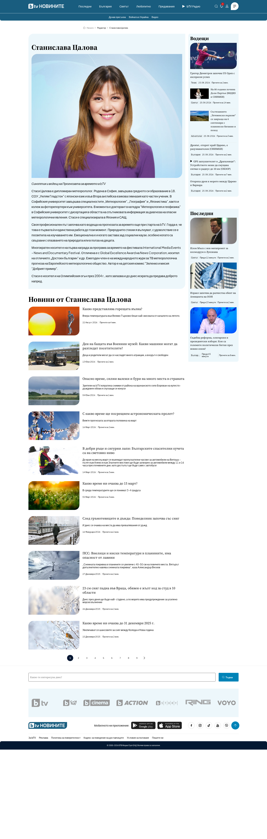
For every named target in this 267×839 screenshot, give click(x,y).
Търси (229, 677)
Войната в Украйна (138, 17)
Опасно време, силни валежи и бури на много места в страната (133, 378)
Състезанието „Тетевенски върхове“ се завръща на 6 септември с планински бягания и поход (223, 121)
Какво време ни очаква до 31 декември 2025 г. (119, 623)
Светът (124, 6)
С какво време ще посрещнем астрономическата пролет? (128, 413)
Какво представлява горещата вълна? (112, 309)
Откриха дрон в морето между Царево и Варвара (213, 183)
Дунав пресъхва (117, 17)
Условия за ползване (138, 737)
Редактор (101, 28)
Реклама (43, 737)
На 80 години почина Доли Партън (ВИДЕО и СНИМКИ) (223, 93)
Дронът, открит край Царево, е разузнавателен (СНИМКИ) (209, 147)
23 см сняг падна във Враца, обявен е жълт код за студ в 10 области (129, 590)
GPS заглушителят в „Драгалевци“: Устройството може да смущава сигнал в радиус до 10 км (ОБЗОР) (212, 165)
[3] (221, 6)
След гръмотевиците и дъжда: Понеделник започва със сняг (131, 518)
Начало (90, 28)
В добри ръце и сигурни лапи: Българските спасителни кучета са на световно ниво (133, 450)
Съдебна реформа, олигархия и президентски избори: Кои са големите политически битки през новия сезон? (211, 343)
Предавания (167, 6)
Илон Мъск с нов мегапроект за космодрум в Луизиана (209, 250)
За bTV (32, 737)
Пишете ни (157, 737)
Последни (84, 6)
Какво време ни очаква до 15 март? (110, 483)
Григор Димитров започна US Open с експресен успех (212, 75)
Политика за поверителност (66, 737)
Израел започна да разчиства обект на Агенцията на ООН (213, 294)
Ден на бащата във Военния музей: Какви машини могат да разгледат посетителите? (130, 346)
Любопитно (143, 6)
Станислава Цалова (118, 28)
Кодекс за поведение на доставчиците (104, 737)
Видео (155, 17)
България (105, 6)
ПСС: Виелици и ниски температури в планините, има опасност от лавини (127, 555)
